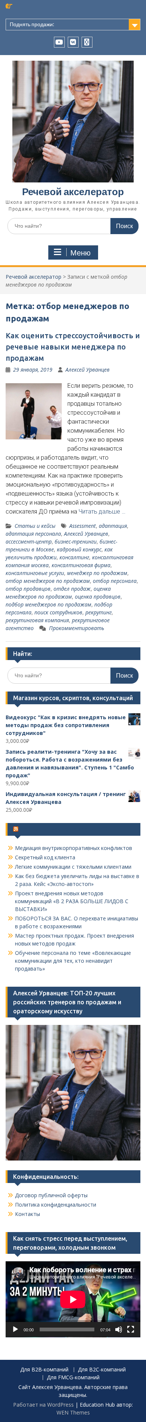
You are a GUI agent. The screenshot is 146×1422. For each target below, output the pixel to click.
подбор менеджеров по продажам (48, 604)
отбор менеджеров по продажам (48, 580)
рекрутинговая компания (37, 620)
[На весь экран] (130, 1329)
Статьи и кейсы (35, 525)
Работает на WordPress (43, 1404)
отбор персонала (115, 580)
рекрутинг (98, 612)
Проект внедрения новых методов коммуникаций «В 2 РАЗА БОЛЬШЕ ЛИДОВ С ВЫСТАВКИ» (71, 901)
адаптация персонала (33, 533)
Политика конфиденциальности (55, 1204)
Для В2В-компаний (44, 1369)
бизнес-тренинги (76, 541)
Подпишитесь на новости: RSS (63, 829)
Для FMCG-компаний (73, 1377)
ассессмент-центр (29, 541)
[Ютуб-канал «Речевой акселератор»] (59, 42)
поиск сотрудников (58, 612)
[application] (73, 1299)
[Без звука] (118, 1329)
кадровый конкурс (79, 549)
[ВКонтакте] (73, 42)
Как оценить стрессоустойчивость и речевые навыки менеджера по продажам (73, 346)
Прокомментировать (76, 628)
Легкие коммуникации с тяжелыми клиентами (73, 866)
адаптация (113, 525)
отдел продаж (72, 588)
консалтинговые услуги (35, 573)
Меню (80, 253)
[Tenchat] (87, 42)
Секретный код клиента (45, 857)
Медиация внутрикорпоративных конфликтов (73, 847)
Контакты (27, 1213)
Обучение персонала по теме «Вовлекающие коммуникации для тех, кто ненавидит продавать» (73, 960)
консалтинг (74, 557)
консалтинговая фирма (81, 565)
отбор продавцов (28, 588)
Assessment (82, 525)
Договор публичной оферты (51, 1195)
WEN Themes (73, 1412)
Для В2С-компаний (102, 1369)
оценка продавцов (98, 596)
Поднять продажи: (32, 24)
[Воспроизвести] (15, 1329)
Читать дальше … (102, 511)
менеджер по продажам (97, 573)
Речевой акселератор (73, 191)
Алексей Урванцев (88, 369)
